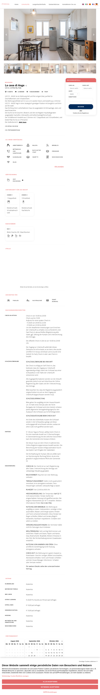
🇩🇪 (97, 4)
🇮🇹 (86, 4)
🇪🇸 (90, 4)
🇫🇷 (93, 4)
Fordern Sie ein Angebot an (81, 113)
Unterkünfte (25, 4)
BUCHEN (81, 107)
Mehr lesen (22, 122)
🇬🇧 (83, 4)
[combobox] (74, 94)
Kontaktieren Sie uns (69, 4)
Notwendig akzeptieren (50, 687)
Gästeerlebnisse (54, 4)
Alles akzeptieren (50, 681)
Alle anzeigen (59, 166)
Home (16, 4)
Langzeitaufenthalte (39, 4)
